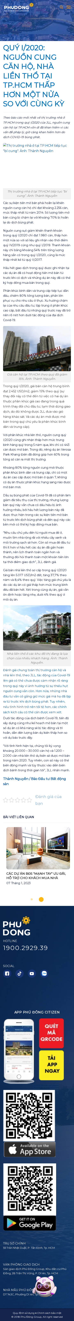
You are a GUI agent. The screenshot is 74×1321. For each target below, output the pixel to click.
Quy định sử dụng (24, 1312)
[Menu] (68, 7)
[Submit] (67, 19)
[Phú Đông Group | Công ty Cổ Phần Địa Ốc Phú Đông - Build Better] (21, 7)
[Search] (61, 7)
